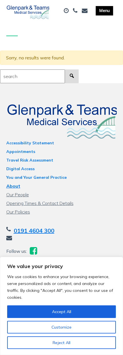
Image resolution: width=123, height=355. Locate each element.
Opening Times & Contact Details (40, 203)
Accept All (61, 311)
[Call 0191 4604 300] (76, 11)
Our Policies (18, 212)
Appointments (20, 151)
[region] (61, 306)
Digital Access (20, 168)
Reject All (61, 342)
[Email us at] (85, 11)
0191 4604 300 (34, 230)
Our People (17, 194)
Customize (61, 327)
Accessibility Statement (30, 143)
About (13, 186)
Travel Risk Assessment (29, 160)
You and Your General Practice (36, 177)
